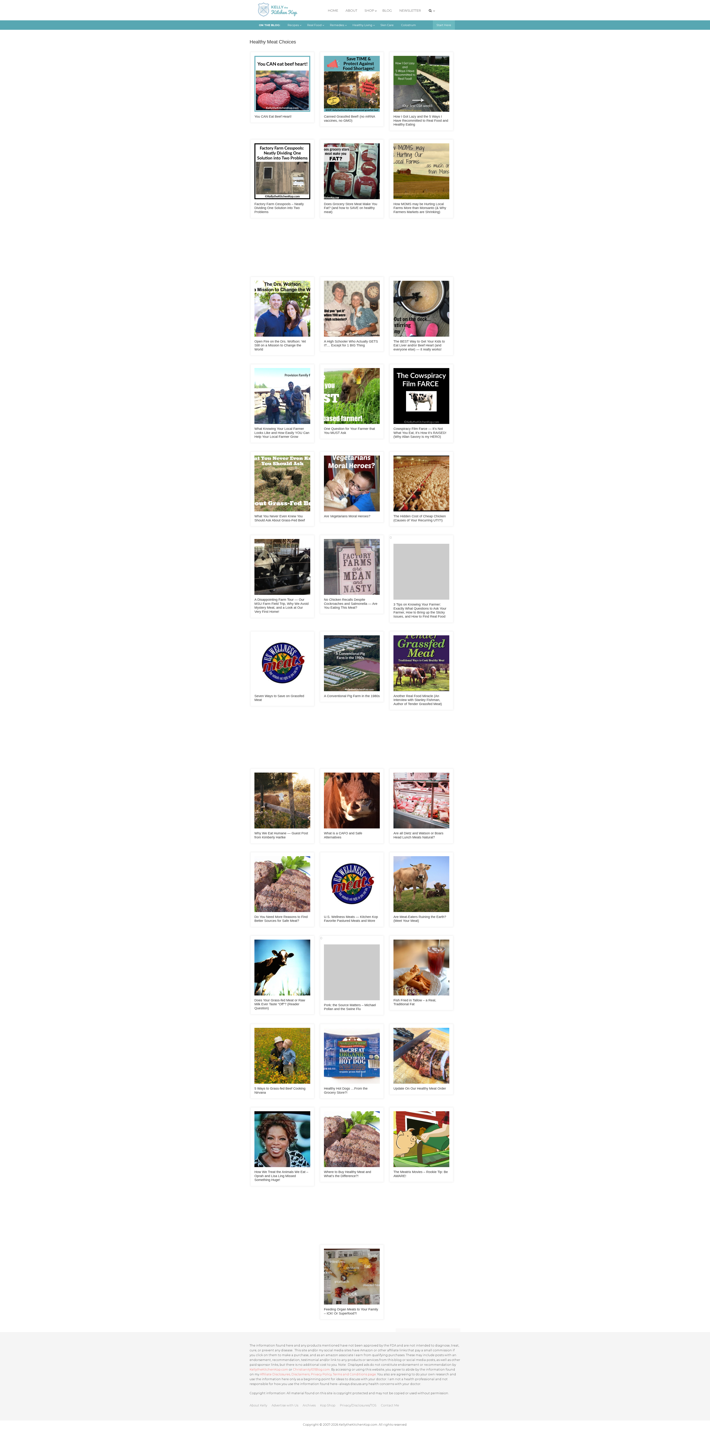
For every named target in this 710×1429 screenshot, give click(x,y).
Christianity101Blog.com (311, 1369)
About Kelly (258, 1405)
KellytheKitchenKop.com (269, 1369)
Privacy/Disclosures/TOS (358, 1405)
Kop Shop (327, 1405)
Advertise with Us (285, 1405)
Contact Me (390, 1405)
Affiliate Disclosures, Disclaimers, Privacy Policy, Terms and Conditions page (318, 1374)
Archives (309, 1405)
